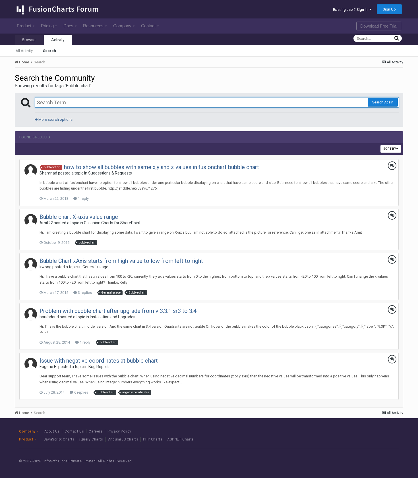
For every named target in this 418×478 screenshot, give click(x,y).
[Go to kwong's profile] (30, 264)
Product (24, 25)
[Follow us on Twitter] (374, 461)
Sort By (389, 148)
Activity (58, 40)
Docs (68, 25)
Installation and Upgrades (112, 317)
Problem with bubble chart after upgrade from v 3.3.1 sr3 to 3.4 (118, 310)
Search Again (382, 102)
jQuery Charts (91, 439)
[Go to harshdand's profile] (30, 314)
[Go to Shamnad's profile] (30, 170)
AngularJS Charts (123, 439)
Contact (148, 25)
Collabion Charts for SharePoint (112, 223)
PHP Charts (152, 439)
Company (122, 25)
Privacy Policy (119, 431)
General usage (95, 267)
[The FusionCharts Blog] (348, 461)
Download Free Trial (378, 26)
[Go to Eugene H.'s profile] (30, 364)
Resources (93, 25)
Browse (29, 40)
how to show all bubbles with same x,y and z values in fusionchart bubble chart (161, 167)
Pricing (47, 25)
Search (49, 51)
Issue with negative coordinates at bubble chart (99, 360)
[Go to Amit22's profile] (30, 220)
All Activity (24, 51)
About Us (52, 431)
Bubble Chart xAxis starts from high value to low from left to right (121, 260)
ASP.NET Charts (180, 439)
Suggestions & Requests (110, 173)
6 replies (80, 392)
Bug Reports (99, 366)
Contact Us (74, 431)
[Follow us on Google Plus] (387, 461)
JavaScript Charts (59, 439)
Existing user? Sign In (351, 9)
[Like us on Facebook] (361, 461)
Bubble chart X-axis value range (79, 216)
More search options (55, 119)
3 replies (84, 292)
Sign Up (389, 9)
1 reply (83, 198)
